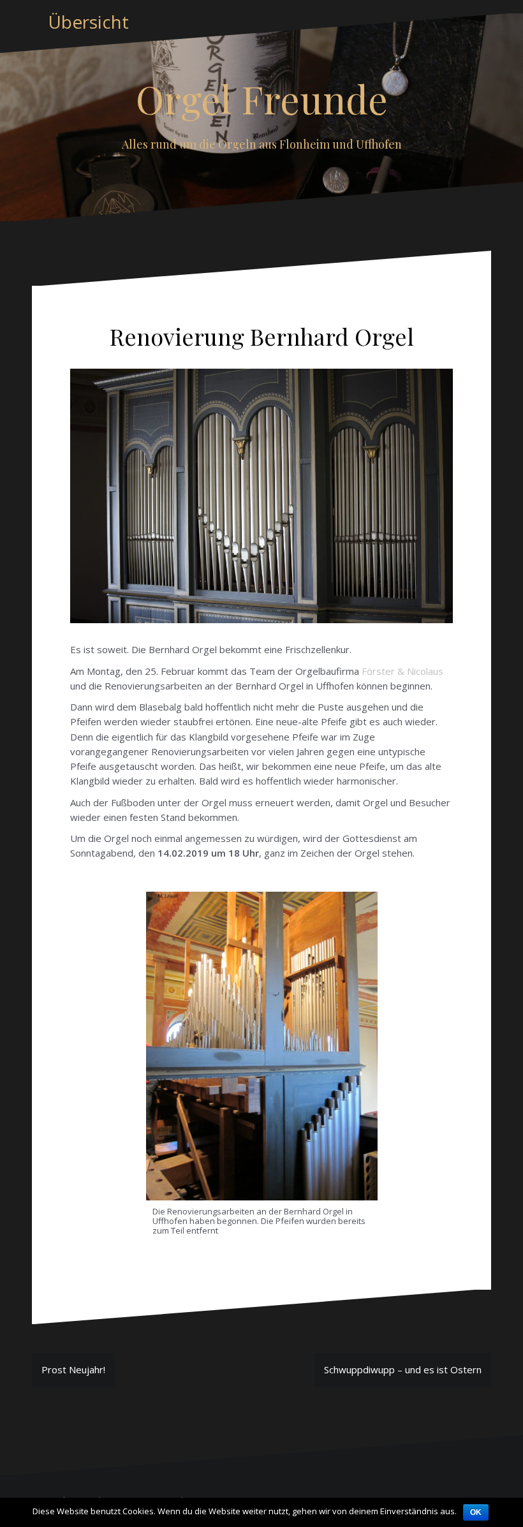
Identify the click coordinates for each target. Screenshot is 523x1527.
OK (476, 1512)
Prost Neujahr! (73, 1369)
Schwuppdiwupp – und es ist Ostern (403, 1369)
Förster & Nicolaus (402, 671)
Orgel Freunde (262, 98)
